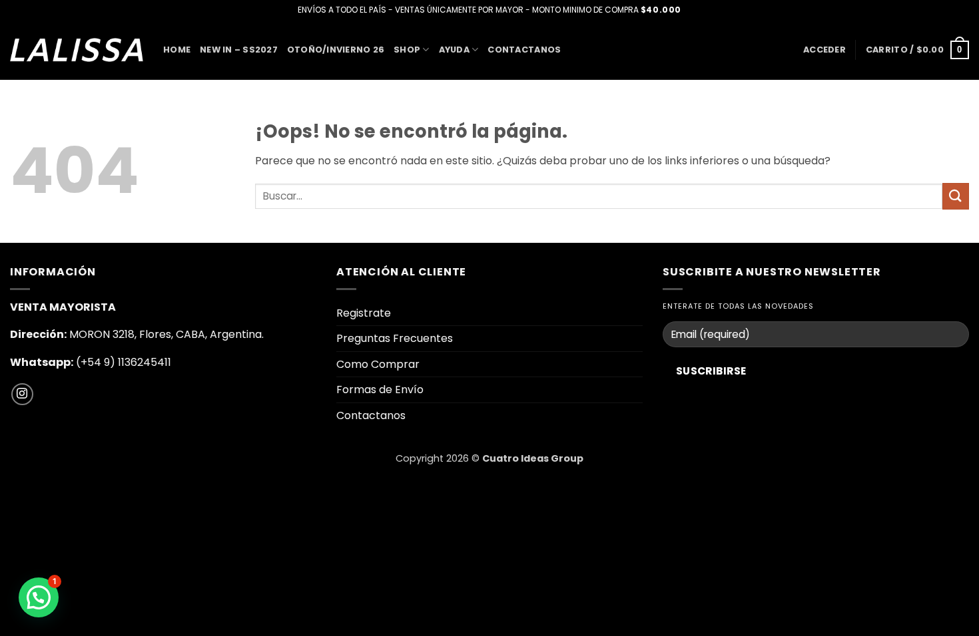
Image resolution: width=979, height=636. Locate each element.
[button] (824, 50)
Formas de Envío (380, 389)
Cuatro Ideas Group (532, 458)
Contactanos (524, 49)
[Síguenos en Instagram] (22, 394)
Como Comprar (378, 364)
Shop (407, 49)
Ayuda (454, 49)
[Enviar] (955, 196)
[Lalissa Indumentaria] (76, 49)
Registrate (363, 313)
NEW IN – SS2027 (239, 49)
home (176, 49)
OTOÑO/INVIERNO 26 (335, 49)
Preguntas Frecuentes (394, 338)
